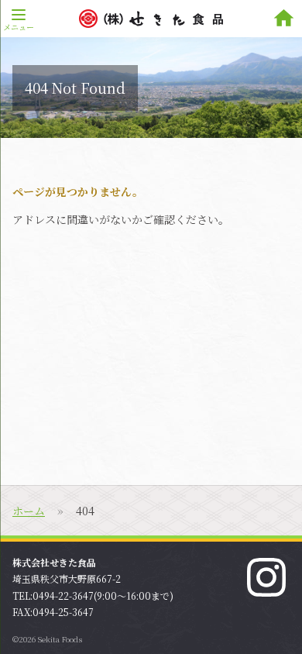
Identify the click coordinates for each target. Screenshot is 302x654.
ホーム (28, 510)
